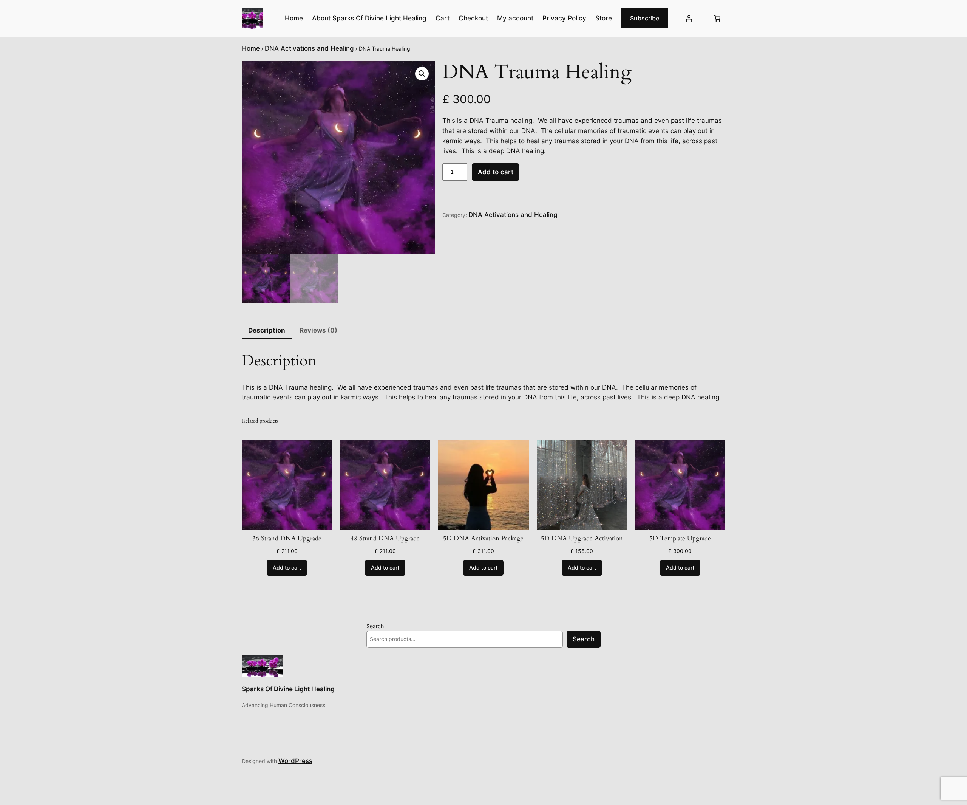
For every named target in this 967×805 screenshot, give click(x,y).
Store (603, 18)
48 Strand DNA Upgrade (385, 538)
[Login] (689, 18)
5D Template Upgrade (680, 538)
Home (251, 48)
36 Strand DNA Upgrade (286, 538)
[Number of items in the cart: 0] (717, 18)
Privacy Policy (564, 18)
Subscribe (644, 18)
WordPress (295, 761)
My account (515, 18)
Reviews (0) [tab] (318, 330)
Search (375, 626)
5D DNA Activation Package (483, 538)
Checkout (473, 18)
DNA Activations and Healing (309, 48)
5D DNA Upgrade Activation (582, 538)
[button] (422, 73)
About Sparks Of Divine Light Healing (369, 18)
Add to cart (495, 172)
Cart (443, 18)
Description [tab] (266, 330)
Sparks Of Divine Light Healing (288, 689)
